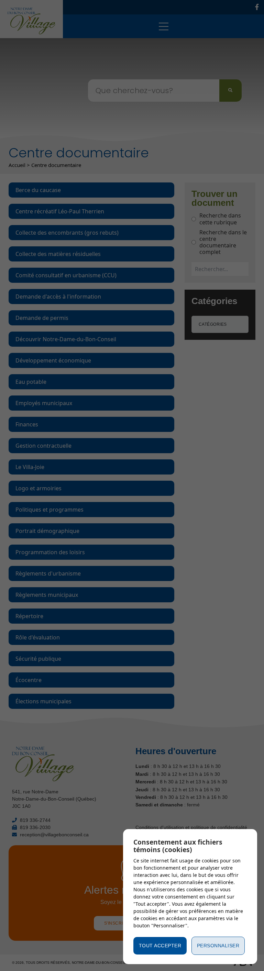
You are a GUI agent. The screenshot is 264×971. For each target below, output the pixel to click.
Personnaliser (218, 945)
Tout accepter (160, 945)
